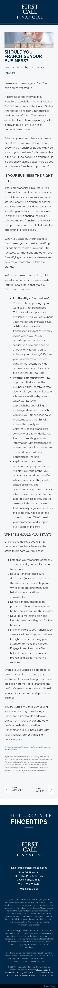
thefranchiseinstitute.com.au (41, 747)
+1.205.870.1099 (30, 884)
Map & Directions (29, 889)
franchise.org (15, 747)
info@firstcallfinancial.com (32, 867)
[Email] (9, 94)
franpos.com (25, 747)
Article (41, 67)
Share (11, 72)
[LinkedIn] (9, 89)
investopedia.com (11, 750)
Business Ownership (17, 67)
